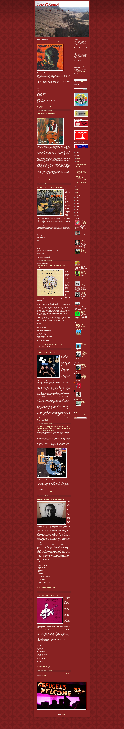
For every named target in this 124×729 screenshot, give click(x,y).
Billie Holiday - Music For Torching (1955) (84, 262)
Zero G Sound (48, 4)
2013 (76, 211)
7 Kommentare (49, 110)
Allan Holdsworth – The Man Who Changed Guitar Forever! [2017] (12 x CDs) (83, 376)
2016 (76, 206)
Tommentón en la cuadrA (80, 351)
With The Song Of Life (79, 399)
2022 (76, 197)
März (77, 192)
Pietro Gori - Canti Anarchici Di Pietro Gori (84, 303)
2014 (76, 209)
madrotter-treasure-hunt (80, 382)
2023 (76, 157)
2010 (76, 215)
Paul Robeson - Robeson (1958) (83, 232)
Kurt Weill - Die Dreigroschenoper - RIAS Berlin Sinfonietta (48, 491)
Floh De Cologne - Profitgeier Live (84, 241)
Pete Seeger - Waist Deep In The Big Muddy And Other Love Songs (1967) (84, 222)
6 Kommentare (49, 260)
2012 (76, 212)
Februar (77, 194)
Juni (77, 188)
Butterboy (77, 373)
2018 (76, 203)
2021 (76, 199)
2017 (76, 205)
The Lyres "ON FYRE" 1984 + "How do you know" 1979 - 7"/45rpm (83, 332)
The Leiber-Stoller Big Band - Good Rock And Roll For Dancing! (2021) (84, 402)
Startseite (54, 673)
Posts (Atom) (43, 675)
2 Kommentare (49, 495)
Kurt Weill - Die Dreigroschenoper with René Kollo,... (80, 177)
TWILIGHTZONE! (79, 329)
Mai (77, 189)
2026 (76, 152)
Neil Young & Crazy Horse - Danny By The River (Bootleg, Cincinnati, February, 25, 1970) (80, 252)
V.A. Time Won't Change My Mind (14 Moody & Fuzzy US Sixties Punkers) (84, 354)
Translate (83, 81)
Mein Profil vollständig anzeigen (80, 414)
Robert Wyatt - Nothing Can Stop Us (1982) (84, 312)
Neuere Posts (39, 673)
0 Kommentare (49, 591)
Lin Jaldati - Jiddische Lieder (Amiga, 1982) (50, 499)
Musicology (78, 342)
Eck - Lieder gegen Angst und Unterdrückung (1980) (84, 283)
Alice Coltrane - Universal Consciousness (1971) (83, 273)
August (77, 185)
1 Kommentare (49, 183)
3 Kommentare (49, 349)
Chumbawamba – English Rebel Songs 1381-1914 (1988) (50, 344)
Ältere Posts (68, 673)
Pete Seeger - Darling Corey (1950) (48, 595)
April (77, 191)
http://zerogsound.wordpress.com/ (80, 71)
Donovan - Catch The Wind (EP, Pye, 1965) (50, 187)
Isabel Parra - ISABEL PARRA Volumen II (83, 366)
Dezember (78, 158)
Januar (77, 195)
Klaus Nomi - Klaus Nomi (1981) (84, 293)
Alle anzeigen (85, 408)
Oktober (77, 161)
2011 (76, 214)
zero (76, 412)
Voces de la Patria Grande (80, 364)
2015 (76, 208)
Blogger (64, 714)
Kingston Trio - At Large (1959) (46, 352)
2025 (76, 154)
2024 (76, 155)
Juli (77, 186)
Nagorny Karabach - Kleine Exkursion (48, 42)
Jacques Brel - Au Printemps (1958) (48, 114)
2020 (76, 200)
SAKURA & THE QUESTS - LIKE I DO (83, 384)
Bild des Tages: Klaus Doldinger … (81, 326)
